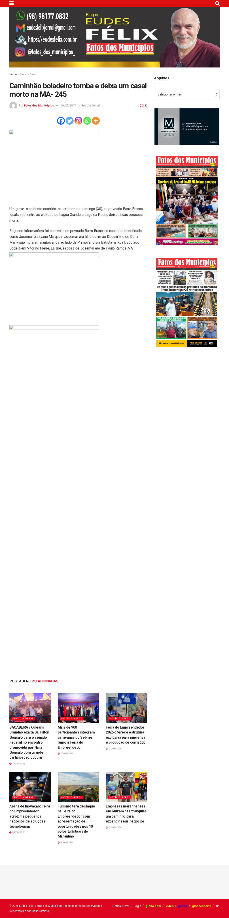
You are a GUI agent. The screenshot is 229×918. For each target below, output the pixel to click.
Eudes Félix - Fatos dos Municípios (40, 905)
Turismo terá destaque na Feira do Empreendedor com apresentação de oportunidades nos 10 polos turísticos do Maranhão (76, 821)
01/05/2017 (68, 105)
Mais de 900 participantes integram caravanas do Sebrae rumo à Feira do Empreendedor (76, 737)
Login (137, 906)
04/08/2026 (114, 748)
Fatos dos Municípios (39, 105)
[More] (96, 121)
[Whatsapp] (87, 121)
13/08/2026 (18, 763)
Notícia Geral (28, 74)
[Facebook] (61, 121)
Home (13, 74)
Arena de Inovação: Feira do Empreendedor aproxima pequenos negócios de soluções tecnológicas (29, 816)
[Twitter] (70, 121)
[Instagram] (78, 121)
